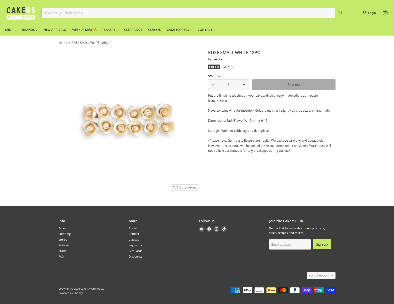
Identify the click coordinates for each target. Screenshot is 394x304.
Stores (62, 240)
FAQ (61, 256)
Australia (319, 275)
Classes (134, 240)
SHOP (9, 30)
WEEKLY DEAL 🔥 (84, 30)
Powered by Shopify (70, 293)
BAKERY (110, 30)
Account (64, 228)
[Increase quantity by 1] (244, 84)
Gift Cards (135, 251)
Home (62, 42)
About (133, 228)
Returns (63, 245)
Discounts (135, 256)
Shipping (64, 234)
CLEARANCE (133, 30)
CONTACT (205, 30)
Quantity (214, 75)
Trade (62, 251)
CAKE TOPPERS (178, 30)
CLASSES (154, 30)
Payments (135, 245)
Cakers (217, 59)
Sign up (322, 244)
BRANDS (29, 30)
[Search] (340, 13)
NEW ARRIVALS (55, 30)
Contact (134, 234)
